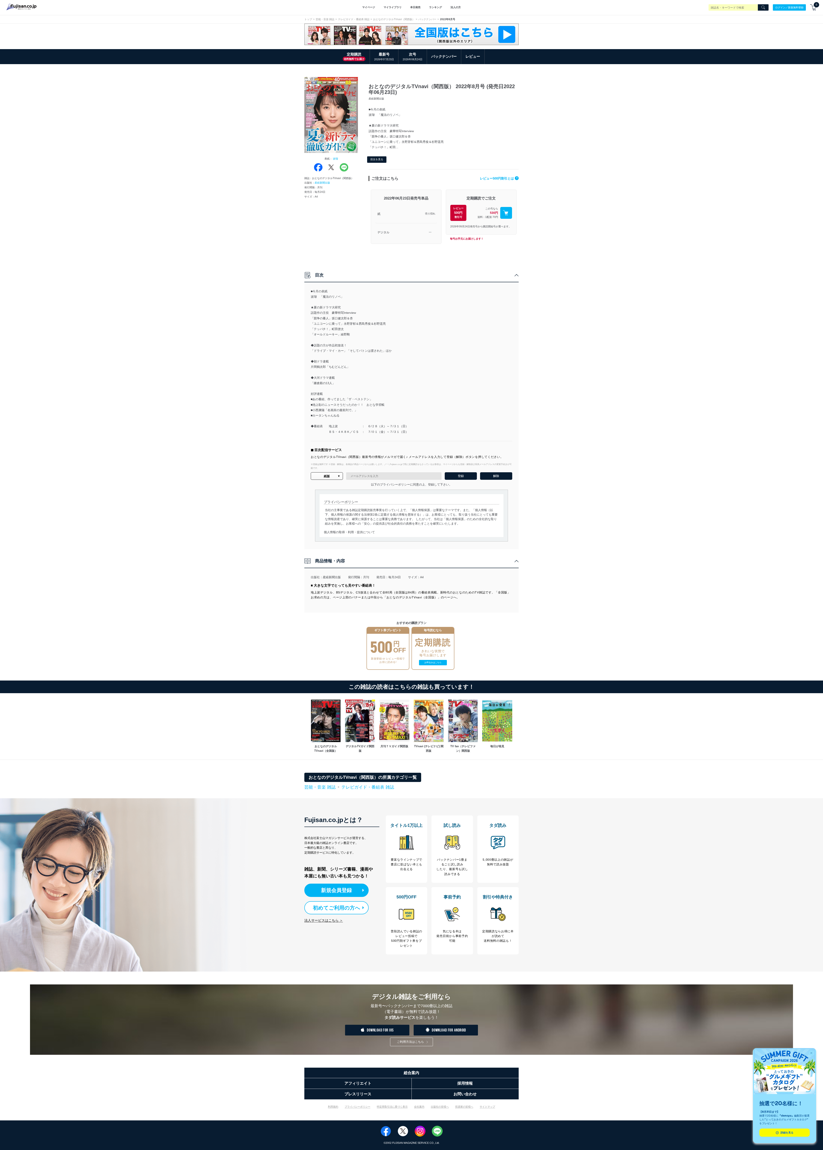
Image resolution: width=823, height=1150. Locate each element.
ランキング (435, 7)
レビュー (473, 56)
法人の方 (456, 7)
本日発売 (415, 7)
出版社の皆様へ (440, 1106)
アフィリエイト (357, 1083)
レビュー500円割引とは (499, 178)
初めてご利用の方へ (336, 908)
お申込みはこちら (433, 662)
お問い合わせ (465, 1094)
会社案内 (419, 1106)
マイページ (368, 7)
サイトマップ (487, 1106)
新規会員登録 (336, 890)
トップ (308, 19)
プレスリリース (357, 1094)
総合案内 (411, 1073)
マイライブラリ (393, 7)
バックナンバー (427, 19)
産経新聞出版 (322, 182)
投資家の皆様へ (464, 1106)
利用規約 (333, 1106)
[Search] (763, 7)
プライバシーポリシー (357, 1106)
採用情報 (465, 1083)
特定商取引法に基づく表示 (392, 1106)
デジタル (383, 232)
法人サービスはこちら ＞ (323, 920)
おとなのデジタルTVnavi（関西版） (394, 19)
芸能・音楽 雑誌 (325, 19)
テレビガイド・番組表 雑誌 (353, 19)
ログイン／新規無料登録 (789, 7)
